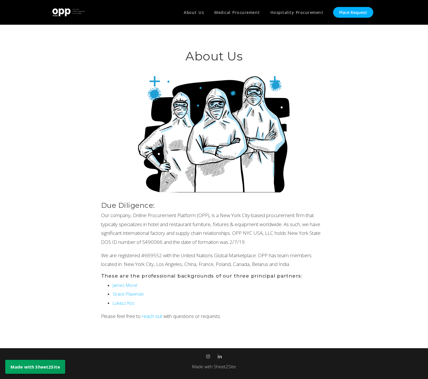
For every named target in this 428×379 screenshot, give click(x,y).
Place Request (353, 12)
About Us (194, 12)
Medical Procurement (237, 12)
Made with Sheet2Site (214, 366)
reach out (152, 316)
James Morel (125, 285)
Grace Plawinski (128, 294)
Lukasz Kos (124, 303)
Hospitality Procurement (296, 12)
